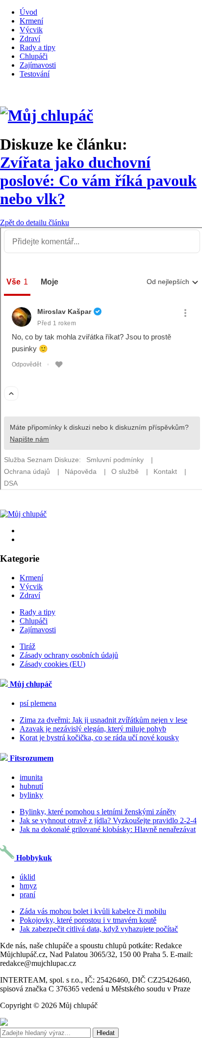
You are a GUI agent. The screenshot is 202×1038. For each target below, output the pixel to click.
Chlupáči (34, 56)
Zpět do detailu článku (34, 222)
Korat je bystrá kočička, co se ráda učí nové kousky (99, 737)
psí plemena (38, 703)
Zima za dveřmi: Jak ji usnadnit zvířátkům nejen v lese (103, 720)
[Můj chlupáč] (46, 115)
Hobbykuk (33, 858)
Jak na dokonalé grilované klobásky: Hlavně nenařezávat (108, 829)
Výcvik (31, 30)
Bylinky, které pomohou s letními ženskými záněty (98, 811)
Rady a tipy (37, 47)
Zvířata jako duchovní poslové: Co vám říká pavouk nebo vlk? (98, 181)
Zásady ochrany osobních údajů (69, 655)
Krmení (31, 21)
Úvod (28, 12)
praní (27, 894)
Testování (35, 74)
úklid (27, 877)
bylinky (31, 795)
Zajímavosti (38, 65)
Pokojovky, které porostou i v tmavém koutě (88, 920)
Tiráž (27, 646)
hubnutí (31, 786)
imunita (31, 777)
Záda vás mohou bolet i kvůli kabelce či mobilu (93, 911)
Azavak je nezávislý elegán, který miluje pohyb (93, 729)
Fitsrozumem (30, 758)
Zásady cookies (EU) (52, 664)
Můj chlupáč (30, 684)
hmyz (28, 886)
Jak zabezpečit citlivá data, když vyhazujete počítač (99, 929)
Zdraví (30, 38)
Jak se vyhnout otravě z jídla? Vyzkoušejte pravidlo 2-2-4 (108, 820)
